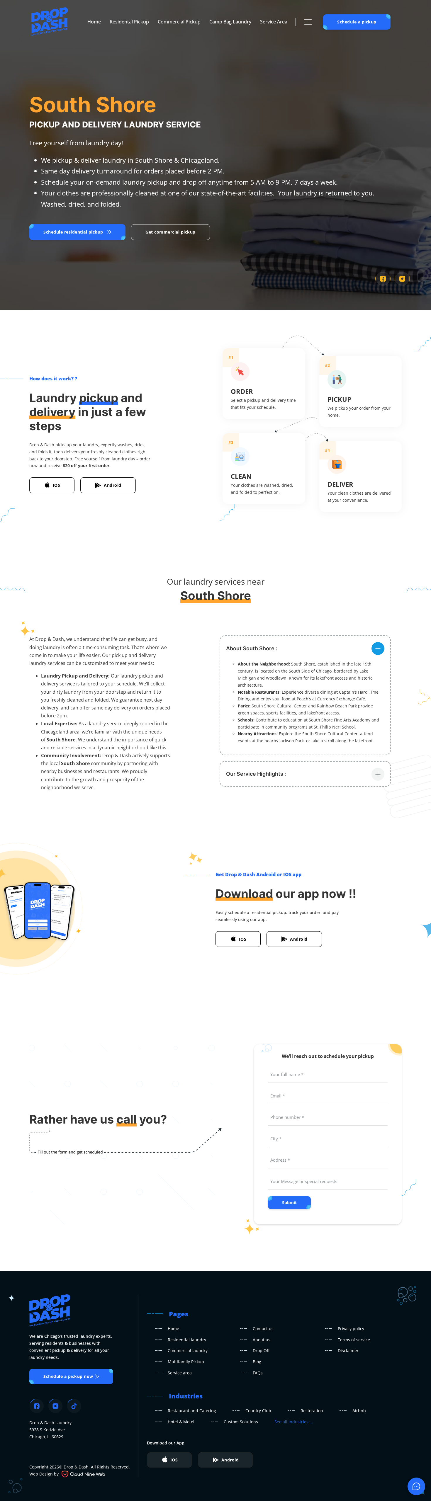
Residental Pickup (129, 21)
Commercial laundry (188, 1350)
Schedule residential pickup (73, 232)
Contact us (263, 1328)
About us (261, 1339)
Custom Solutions (241, 1422)
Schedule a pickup (356, 22)
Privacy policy (351, 1328)
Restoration (312, 1410)
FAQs (258, 1373)
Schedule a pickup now (68, 1376)
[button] (305, 648)
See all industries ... (293, 1422)
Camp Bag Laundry (230, 21)
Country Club (258, 1410)
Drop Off (261, 1350)
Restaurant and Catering (192, 1410)
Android (112, 485)
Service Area (273, 21)
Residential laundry (187, 1339)
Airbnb (359, 1410)
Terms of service (354, 1339)
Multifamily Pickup (186, 1361)
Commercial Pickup (179, 21)
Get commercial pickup (170, 232)
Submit (289, 1202)
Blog (257, 1361)
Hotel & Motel (181, 1422)
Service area (180, 1373)
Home (94, 21)
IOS (56, 485)
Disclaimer (348, 1350)
